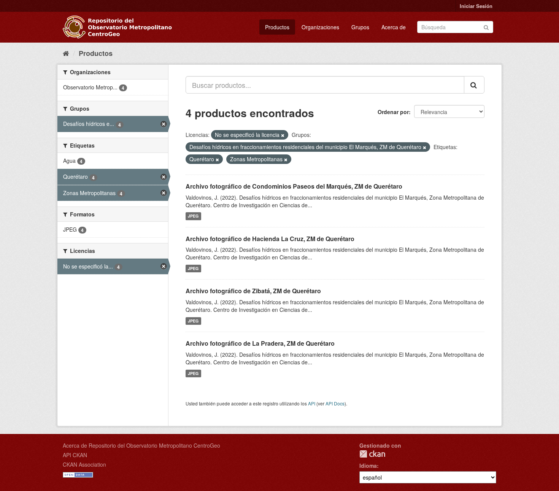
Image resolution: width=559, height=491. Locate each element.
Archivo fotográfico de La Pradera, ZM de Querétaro (260, 343)
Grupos (360, 27)
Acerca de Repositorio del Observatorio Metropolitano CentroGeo (141, 445)
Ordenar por (393, 112)
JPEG (193, 216)
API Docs (335, 403)
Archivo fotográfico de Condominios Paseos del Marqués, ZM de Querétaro (294, 186)
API (311, 403)
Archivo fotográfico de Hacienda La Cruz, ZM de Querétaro (270, 238)
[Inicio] (66, 53)
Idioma (368, 465)
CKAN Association (84, 464)
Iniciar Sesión (476, 6)
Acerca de (393, 27)
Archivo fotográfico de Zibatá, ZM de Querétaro (253, 290)
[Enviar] (486, 26)
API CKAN (75, 455)
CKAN (372, 454)
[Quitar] (282, 135)
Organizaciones (320, 27)
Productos (277, 27)
